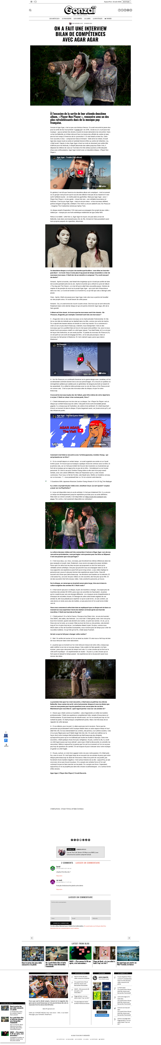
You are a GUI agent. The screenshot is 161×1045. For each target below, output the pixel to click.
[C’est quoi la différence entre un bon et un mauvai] (106, 986)
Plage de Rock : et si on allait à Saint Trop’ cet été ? (104, 962)
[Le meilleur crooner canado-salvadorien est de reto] (97, 1005)
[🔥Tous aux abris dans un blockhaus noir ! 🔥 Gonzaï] (97, 995)
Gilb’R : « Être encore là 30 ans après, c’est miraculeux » (80, 962)
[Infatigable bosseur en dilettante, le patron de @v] (106, 1005)
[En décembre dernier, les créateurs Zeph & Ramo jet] (106, 995)
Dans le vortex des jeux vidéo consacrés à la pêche (32, 964)
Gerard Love (79, 23)
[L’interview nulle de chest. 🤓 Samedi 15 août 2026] (97, 986)
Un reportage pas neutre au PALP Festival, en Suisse (126, 964)
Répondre (59, 875)
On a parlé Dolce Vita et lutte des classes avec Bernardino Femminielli (56, 964)
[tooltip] (119, 10)
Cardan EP (78, 130)
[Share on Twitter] (6, 741)
